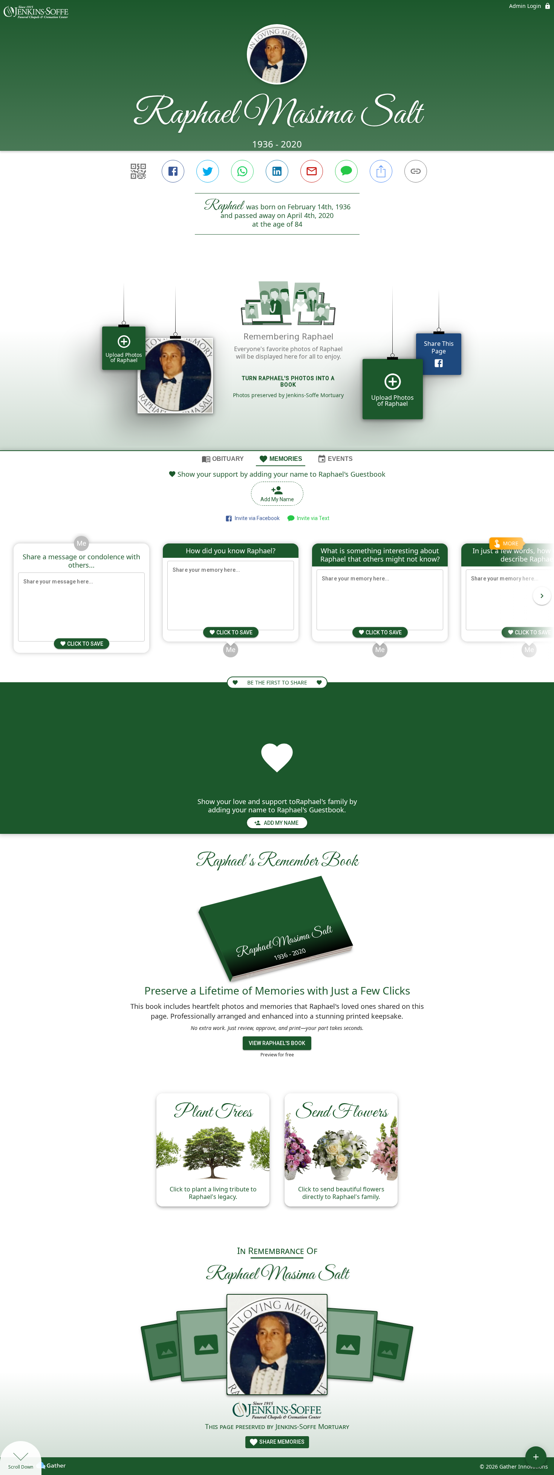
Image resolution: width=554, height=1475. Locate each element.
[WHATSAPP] (242, 171)
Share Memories (281, 1442)
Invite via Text (312, 518)
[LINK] (415, 171)
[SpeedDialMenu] (535, 1456)
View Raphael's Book (277, 1043)
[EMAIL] (311, 171)
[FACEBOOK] (173, 171)
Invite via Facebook (256, 518)
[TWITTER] (207, 171)
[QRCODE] (138, 171)
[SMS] (346, 171)
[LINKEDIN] (277, 171)
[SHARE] (381, 171)
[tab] (223, 458)
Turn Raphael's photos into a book (288, 381)
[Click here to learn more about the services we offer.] (277, 1411)
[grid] (277, 355)
